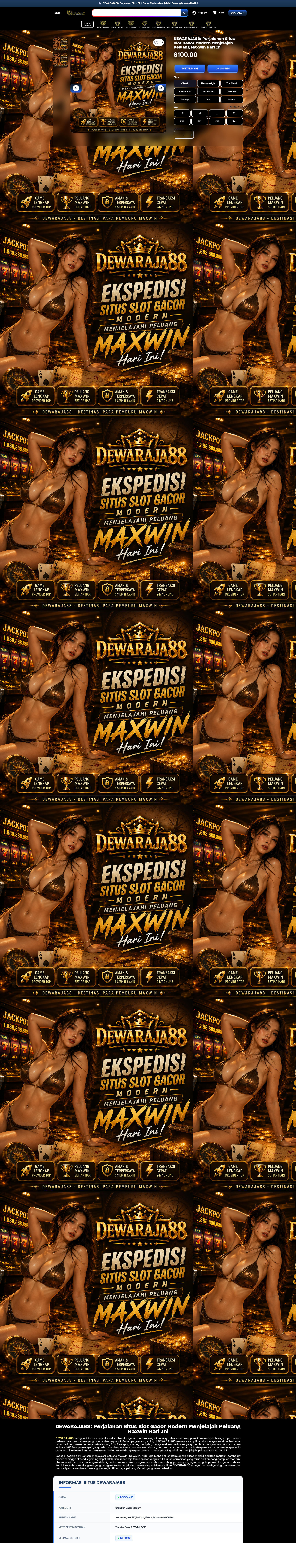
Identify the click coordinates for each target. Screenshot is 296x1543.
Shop (58, 12)
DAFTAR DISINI (190, 68)
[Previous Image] (76, 88)
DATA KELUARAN (174, 28)
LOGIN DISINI (223, 68)
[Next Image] (160, 88)
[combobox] (136, 12)
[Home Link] (76, 13)
